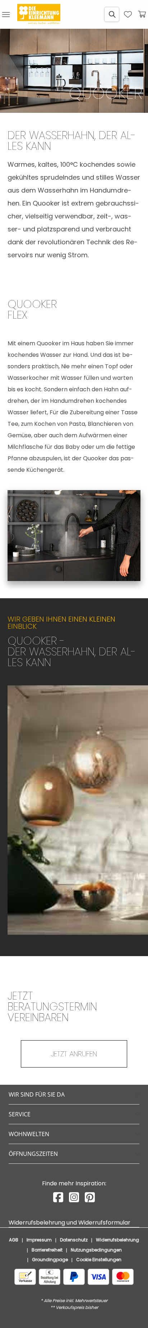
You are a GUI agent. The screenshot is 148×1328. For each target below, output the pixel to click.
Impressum (39, 1240)
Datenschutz (74, 1240)
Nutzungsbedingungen (96, 1250)
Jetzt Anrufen (74, 1053)
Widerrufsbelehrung (117, 1240)
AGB (13, 1240)
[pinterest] (90, 1197)
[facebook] (58, 1197)
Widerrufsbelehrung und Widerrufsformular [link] (69, 1222)
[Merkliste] (128, 14)
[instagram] (74, 1197)
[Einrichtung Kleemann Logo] (38, 14)
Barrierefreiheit (47, 1250)
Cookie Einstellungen (98, 1259)
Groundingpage (50, 1259)
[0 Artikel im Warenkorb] (142, 14)
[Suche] (112, 14)
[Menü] (5, 14)
